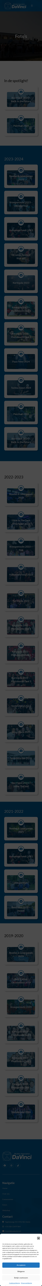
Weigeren (21, 1271)
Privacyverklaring (26, 1283)
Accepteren (21, 1265)
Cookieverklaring (14, 1283)
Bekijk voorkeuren (21, 1278)
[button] (38, 1238)
